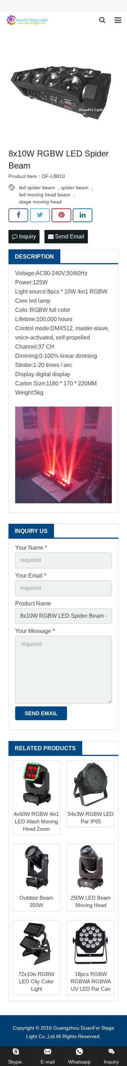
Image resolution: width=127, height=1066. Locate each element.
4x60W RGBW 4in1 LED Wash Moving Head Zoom (36, 821)
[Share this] (18, 215)
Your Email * (30, 576)
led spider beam (37, 187)
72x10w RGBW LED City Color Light (36, 981)
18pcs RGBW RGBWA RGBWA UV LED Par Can (91, 981)
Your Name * (31, 548)
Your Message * (35, 631)
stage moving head (40, 202)
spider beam (75, 187)
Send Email (69, 236)
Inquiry (27, 236)
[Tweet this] (40, 215)
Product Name (33, 603)
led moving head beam (44, 194)
